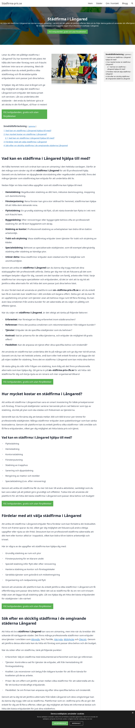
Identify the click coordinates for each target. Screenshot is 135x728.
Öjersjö (82, 639)
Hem (90, 3)
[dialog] (67, 719)
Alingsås (35, 639)
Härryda (58, 639)
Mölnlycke (69, 639)
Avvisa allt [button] (76, 723)
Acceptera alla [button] (60, 723)
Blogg (125, 3)
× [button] (132, 713)
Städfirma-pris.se (12, 3)
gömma (32, 126)
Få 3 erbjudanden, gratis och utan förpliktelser (67, 32)
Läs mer (89, 719)
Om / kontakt (112, 3)
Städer (99, 3)
